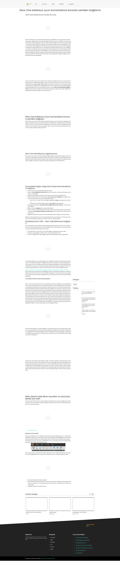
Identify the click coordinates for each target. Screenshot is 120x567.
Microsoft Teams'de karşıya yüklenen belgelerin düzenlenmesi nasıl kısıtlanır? (89, 299)
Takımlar (83, 301)
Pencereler (44, 4)
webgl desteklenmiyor (81, 542)
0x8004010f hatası (32, 430)
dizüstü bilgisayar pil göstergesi (82, 540)
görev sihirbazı (79, 553)
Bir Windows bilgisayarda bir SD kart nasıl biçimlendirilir (88, 292)
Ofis (50, 544)
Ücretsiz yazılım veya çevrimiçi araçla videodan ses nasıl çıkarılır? (89, 311)
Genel (53, 4)
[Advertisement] (48, 103)
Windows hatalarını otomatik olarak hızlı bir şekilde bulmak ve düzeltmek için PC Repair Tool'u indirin (46, 270)
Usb (82, 294)
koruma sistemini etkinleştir (82, 537)
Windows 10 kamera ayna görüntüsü (84, 545)
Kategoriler (71, 4)
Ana (36, 4)
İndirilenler (61, 4)
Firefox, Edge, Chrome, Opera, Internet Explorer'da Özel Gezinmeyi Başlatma (88, 305)
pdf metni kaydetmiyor (81, 550)
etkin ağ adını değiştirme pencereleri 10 (84, 548)
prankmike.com (44, 558)
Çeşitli (51, 549)
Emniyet (51, 546)
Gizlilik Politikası (51, 558)
